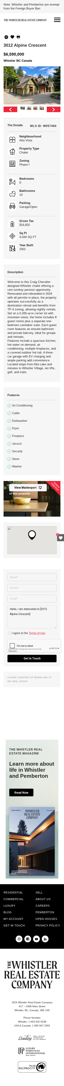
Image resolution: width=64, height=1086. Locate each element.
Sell (39, 892)
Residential (13, 892)
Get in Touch (32, 658)
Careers (43, 905)
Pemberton (45, 912)
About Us (43, 899)
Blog (8, 912)
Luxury (9, 905)
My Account (13, 918)
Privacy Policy (48, 925)
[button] (32, 535)
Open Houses (46, 918)
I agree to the (28, 633)
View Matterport (25, 487)
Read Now (21, 792)
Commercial (14, 899)
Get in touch (14, 925)
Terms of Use (37, 633)
